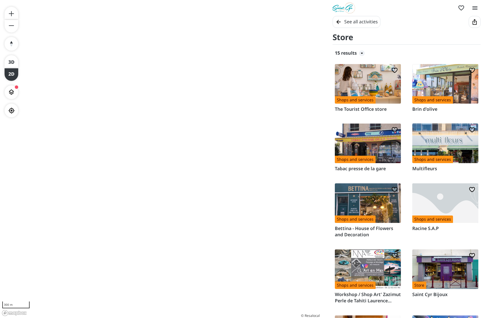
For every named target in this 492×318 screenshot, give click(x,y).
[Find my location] (11, 110)
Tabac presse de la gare (360, 168)
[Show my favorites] (461, 8)
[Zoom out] (11, 26)
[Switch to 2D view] (11, 74)
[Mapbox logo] (14, 313)
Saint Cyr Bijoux (430, 294)
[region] (160, 159)
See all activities (361, 22)
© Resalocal (310, 315)
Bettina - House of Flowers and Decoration (364, 231)
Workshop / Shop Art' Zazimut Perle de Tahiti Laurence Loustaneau (368, 297)
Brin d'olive (424, 109)
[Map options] (11, 92)
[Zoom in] (11, 13)
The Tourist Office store (361, 109)
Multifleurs (424, 168)
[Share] (475, 22)
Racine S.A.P (425, 228)
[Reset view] (11, 44)
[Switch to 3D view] (11, 61)
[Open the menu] (475, 8)
